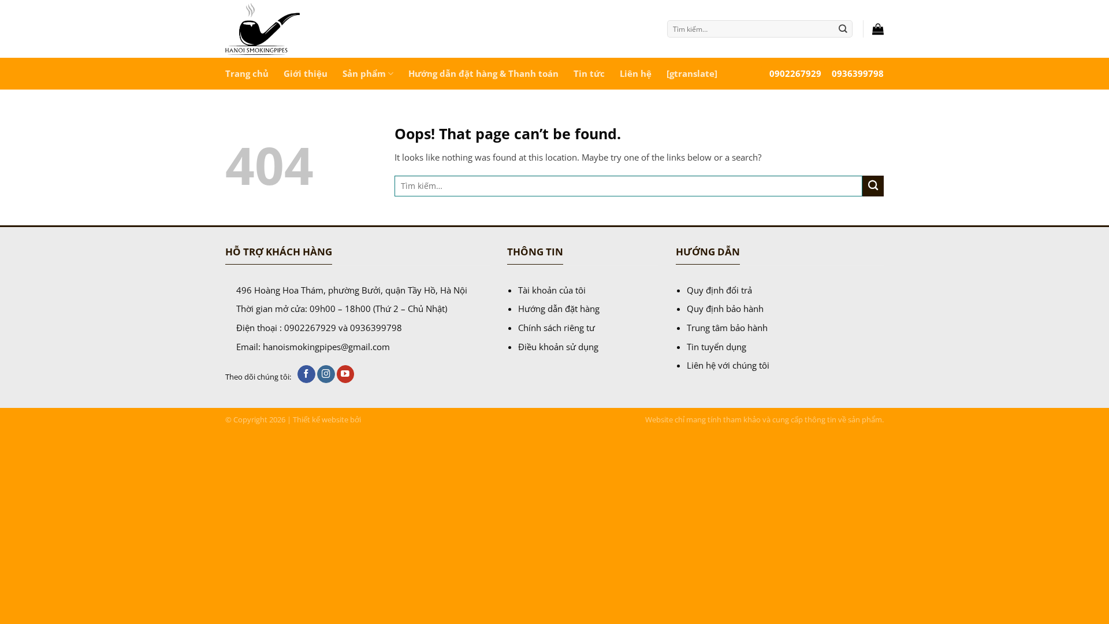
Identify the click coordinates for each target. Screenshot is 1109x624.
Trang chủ (247, 73)
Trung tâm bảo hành (727, 327)
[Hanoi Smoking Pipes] (305, 29)
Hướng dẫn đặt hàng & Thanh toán (483, 73)
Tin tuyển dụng (716, 346)
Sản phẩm (364, 73)
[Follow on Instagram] (326, 374)
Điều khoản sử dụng (558, 346)
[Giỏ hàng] (878, 29)
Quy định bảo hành (725, 308)
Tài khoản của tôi (552, 290)
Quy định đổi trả (719, 290)
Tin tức (589, 73)
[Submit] (843, 29)
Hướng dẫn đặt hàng (559, 308)
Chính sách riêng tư (556, 327)
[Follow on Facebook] (306, 374)
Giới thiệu (306, 73)
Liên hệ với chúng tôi (728, 365)
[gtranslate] (692, 73)
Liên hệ (636, 73)
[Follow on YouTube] (346, 374)
